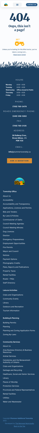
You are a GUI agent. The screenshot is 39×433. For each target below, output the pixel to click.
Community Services (11, 342)
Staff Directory (9, 283)
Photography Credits (11, 263)
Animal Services (9, 356)
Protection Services (11, 386)
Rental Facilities (9, 275)
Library (6, 303)
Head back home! (19, 55)
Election (6, 235)
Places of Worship (10, 382)
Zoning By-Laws (9, 334)
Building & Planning (11, 318)
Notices (6, 255)
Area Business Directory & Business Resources (17, 351)
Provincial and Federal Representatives (19, 390)
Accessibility (8, 200)
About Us (7, 196)
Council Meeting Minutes (13, 227)
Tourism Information (11, 310)
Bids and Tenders (10, 212)
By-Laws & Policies (10, 216)
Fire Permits (8, 247)
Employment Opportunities (14, 243)
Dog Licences (8, 231)
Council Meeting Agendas (13, 224)
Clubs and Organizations (13, 295)
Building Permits (9, 323)
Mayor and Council (10, 251)
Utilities (6, 398)
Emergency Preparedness (13, 239)
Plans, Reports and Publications (16, 267)
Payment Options (10, 259)
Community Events (10, 299)
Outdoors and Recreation (13, 307)
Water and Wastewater (12, 402)
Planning (6, 326)
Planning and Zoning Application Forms (19, 330)
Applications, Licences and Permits (17, 208)
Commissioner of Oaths (12, 220)
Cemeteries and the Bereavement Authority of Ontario (16, 361)
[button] (17, 5)
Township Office (9, 191)
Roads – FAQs (8, 279)
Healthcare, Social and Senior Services (19, 374)
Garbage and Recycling (12, 370)
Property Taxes (9, 271)
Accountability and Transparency (16, 204)
